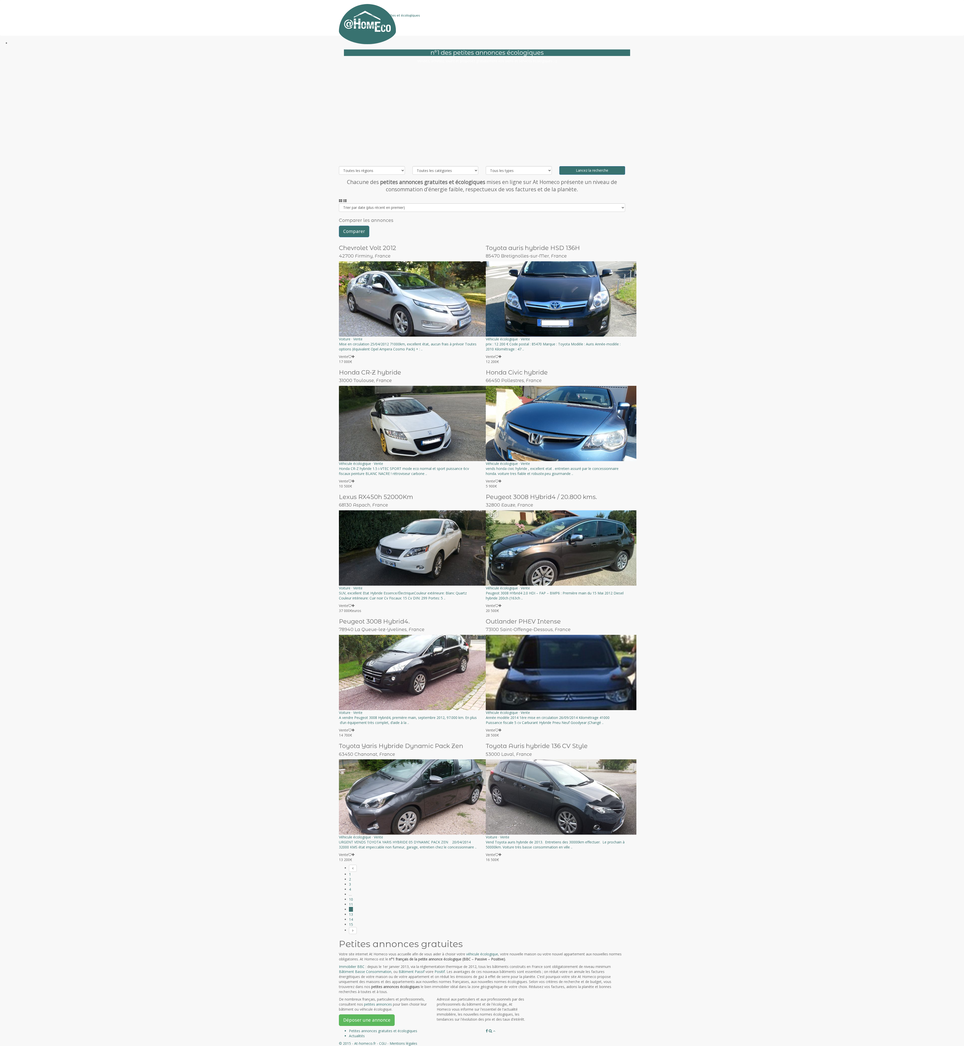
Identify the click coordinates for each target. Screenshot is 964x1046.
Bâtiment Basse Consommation (365, 971)
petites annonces (378, 1004)
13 (351, 914)
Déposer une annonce (366, 1020)
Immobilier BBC (365, 20)
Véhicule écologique (368, 25)
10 (351, 899)
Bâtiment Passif (412, 971)
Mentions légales (403, 1043)
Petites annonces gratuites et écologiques (386, 15)
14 (351, 919)
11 (351, 904)
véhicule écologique (482, 954)
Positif (440, 971)
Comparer (354, 231)
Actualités (361, 30)
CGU (382, 1043)
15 (351, 924)
